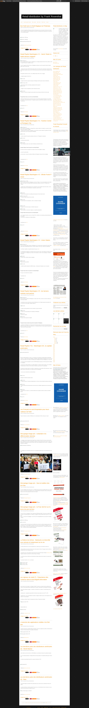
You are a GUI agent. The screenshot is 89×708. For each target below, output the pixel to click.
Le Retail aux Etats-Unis (56, 497)
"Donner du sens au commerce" (60, 431)
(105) (55, 81)
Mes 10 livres (55, 62)
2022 (54, 347)
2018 (54, 351)
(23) (57, 105)
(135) (56, 79)
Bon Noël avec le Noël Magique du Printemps (35, 26)
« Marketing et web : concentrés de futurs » (59, 234)
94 (34, 702)
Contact (47, 22)
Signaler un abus (46, 707)
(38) (56, 97)
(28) (59, 102)
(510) (56, 71)
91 (28, 702)
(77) (57, 86)
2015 (54, 354)
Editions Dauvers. (62, 477)
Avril (55, 340)
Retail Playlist (26, 111)
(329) (57, 73)
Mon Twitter (39, 22)
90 (26, 702)
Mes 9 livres (43, 22)
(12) (57, 115)
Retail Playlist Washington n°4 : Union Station (35, 240)
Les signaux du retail (27, 613)
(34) (57, 99)
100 (46, 702)
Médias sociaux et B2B (56, 573)
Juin (54, 339)
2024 (54, 345)
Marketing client (26, 637)
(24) (57, 103)
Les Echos (66, 502)
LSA (27, 105)
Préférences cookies (63, 707)
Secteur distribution (27, 424)
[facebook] (57, 1)
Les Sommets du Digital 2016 (57, 608)
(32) (57, 100)
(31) (57, 101)
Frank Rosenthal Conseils (27, 22)
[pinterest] (60, 1)
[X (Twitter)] (58, 1)
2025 (54, 344)
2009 (54, 360)
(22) (55, 106)
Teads (54, 266)
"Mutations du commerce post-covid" (58, 219)
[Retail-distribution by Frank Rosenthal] (55, 30)
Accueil (21, 22)
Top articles (38, 707)
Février (55, 342)
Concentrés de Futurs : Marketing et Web (59, 593)
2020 (54, 349)
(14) (55, 111)
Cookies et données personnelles (56, 707)
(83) (56, 84)
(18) (57, 108)
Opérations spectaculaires (27, 45)
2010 (54, 359)
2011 (54, 358)
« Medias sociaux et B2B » (61, 232)
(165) (55, 75)
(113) (56, 80)
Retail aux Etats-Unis (27, 568)
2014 (54, 355)
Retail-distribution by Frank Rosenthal (41, 16)
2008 (54, 361)
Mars (55, 341)
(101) (57, 82)
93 (32, 702)
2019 (54, 350)
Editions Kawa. (58, 501)
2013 (54, 356)
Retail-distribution (63, 527)
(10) (57, 117)
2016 (54, 353)
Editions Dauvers (55, 526)
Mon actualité (34, 22)
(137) (56, 77)
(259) (58, 74)
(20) (57, 107)
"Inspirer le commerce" (56, 245)
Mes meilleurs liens (56, 63)
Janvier (55, 343)
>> (49, 702)
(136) (56, 78)
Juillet (55, 338)
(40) (57, 95)
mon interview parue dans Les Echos (63, 503)
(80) (55, 85)
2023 (54, 346)
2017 (54, 352)
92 (30, 702)
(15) (57, 109)
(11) (56, 116)
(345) (56, 72)
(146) (56, 76)
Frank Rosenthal (60, 48)
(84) (56, 83)
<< (22, 702)
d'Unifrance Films (49, 552)
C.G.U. (50, 707)
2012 (54, 357)
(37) (56, 98)
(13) (56, 112)
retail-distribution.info (63, 249)
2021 (54, 348)
